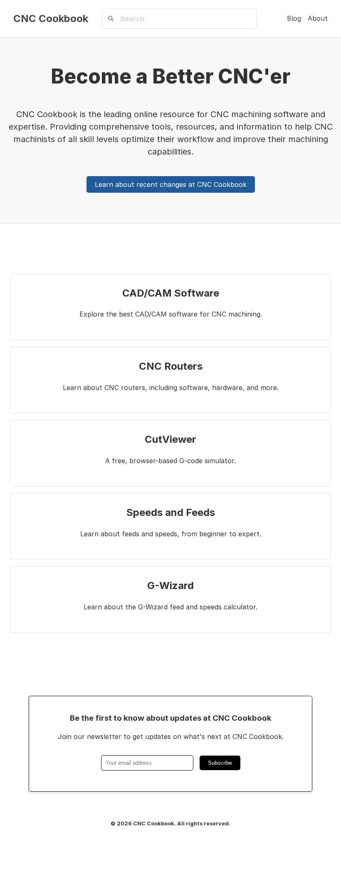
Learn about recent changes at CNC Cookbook (171, 184)
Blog (294, 18)
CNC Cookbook (50, 18)
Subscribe (220, 763)
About (318, 18)
